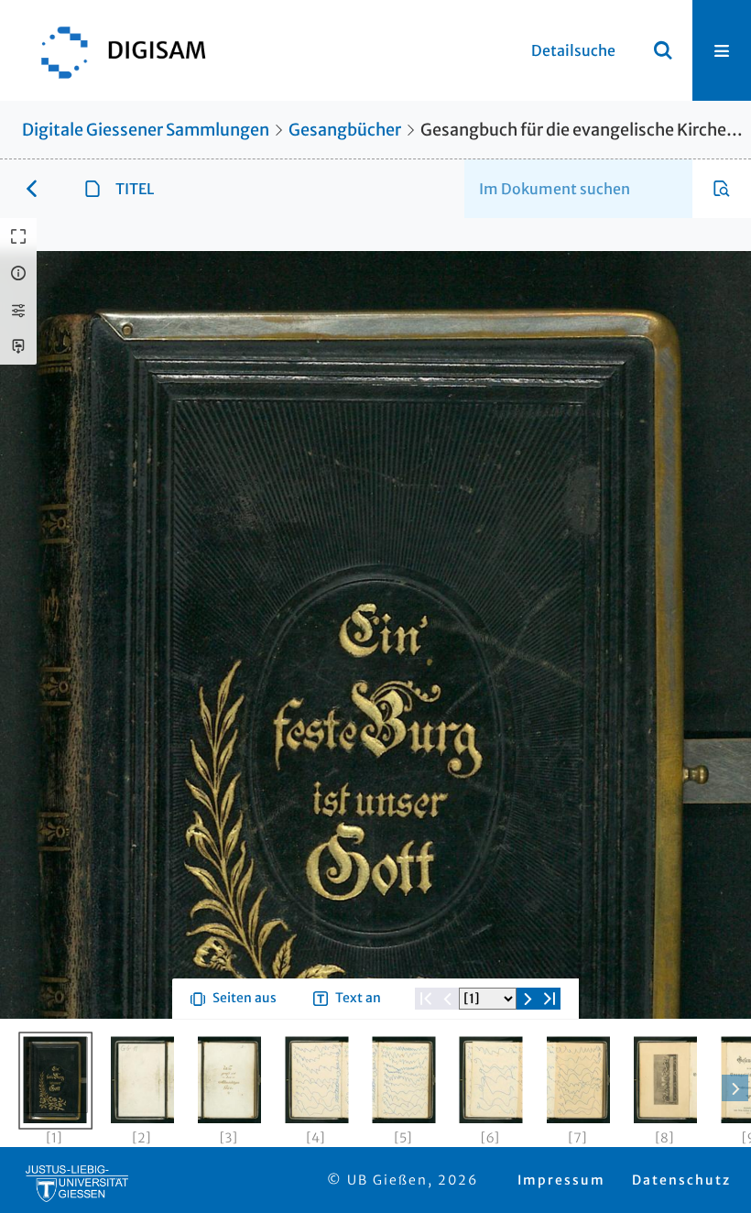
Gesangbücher (344, 129)
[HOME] (114, 50)
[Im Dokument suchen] (721, 188)
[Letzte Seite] (550, 1065)
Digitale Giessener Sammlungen (145, 129)
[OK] (663, 50)
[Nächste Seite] (528, 1065)
